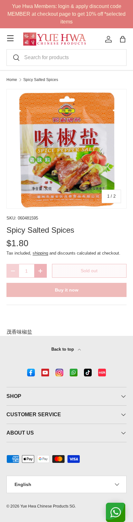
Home (11, 79)
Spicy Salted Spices (40, 79)
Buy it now (66, 289)
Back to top (63, 349)
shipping (40, 253)
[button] (123, 39)
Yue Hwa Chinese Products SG (47, 506)
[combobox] (66, 58)
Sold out (89, 270)
